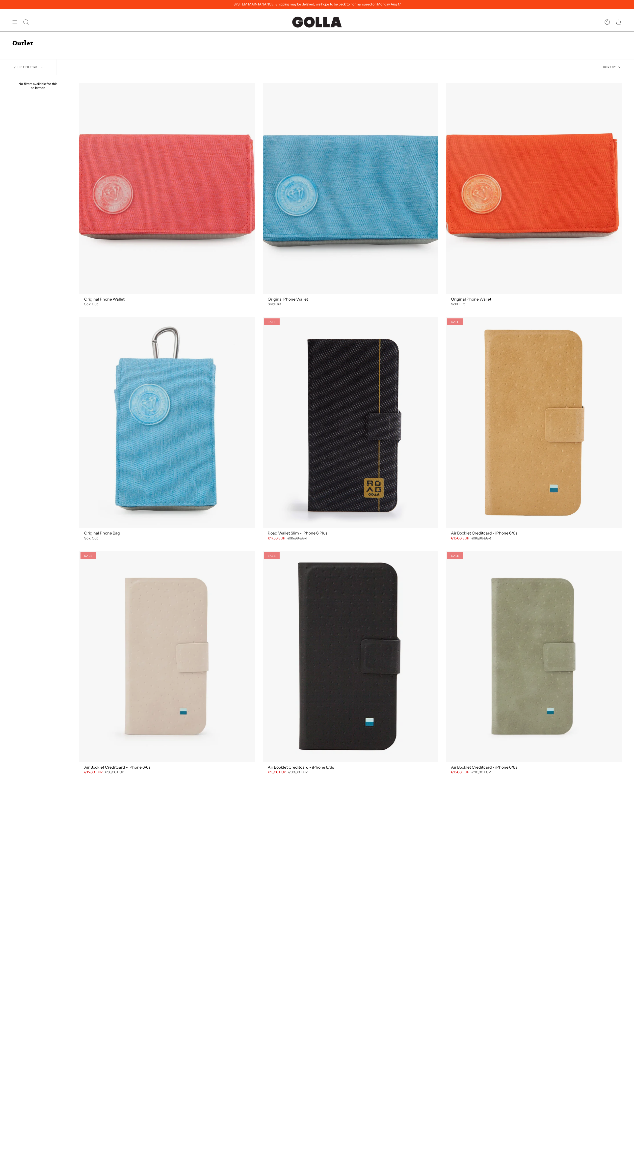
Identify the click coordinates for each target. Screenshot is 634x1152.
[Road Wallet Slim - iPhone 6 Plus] (350, 422)
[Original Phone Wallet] (167, 188)
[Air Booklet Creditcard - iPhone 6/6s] (534, 422)
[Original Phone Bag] (167, 422)
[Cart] (618, 22)
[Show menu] (15, 22)
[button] (26, 22)
